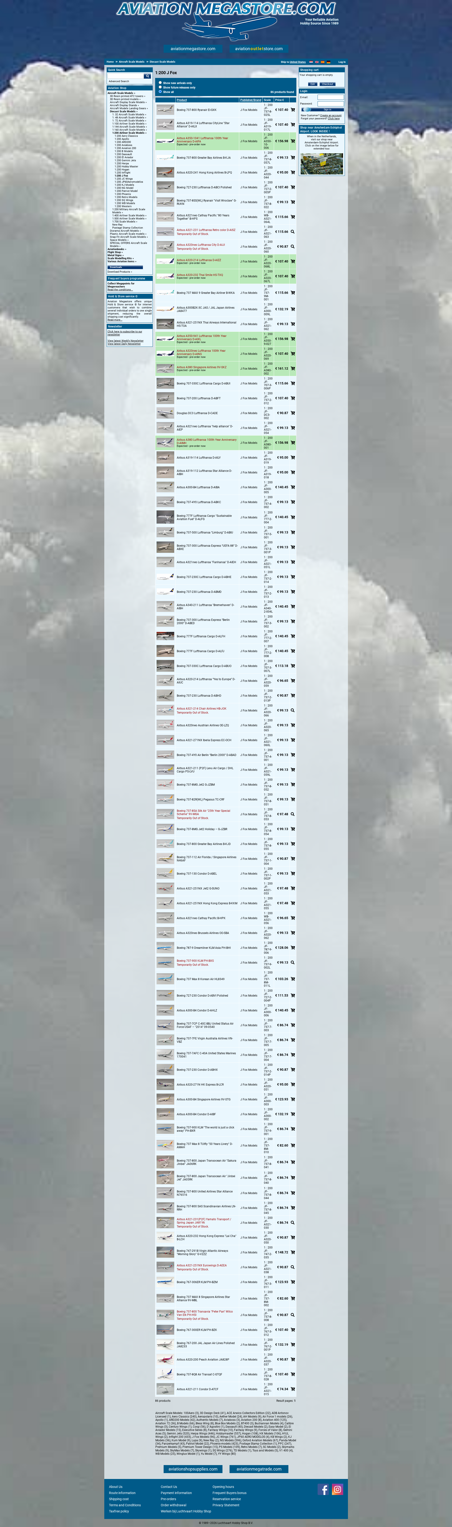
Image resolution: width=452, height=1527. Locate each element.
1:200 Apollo (122, 139)
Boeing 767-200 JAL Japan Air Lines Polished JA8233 (206, 1344)
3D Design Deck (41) (213, 1413)
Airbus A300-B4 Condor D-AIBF (196, 1114)
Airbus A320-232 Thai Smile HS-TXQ (200, 275)
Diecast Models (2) (255, 1426)
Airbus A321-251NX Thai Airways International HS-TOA (206, 324)
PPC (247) (284, 1443)
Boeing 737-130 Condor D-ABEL (197, 873)
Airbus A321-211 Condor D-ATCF (197, 1389)
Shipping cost (119, 1499)
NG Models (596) (230, 1440)
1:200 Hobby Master (126, 166)
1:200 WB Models (125, 203)
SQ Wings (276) (222, 1450)
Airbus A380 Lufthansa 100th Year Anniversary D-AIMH (207, 441)
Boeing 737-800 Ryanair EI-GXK (197, 110)
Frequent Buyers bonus (229, 1493)
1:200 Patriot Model (126, 191)
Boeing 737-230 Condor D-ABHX (197, 1069)
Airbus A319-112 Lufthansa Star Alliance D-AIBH (204, 472)
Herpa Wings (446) (203, 1433)
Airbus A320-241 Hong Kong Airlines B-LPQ (204, 172)
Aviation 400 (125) (275, 1420)
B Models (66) (185, 1423)
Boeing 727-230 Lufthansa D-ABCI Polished (204, 187)
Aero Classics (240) (184, 1416)
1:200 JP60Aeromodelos (129, 181)
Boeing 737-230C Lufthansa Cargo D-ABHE (204, 577)
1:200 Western (123, 206)
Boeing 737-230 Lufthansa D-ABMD (199, 592)
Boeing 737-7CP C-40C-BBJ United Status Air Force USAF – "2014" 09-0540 (205, 1025)
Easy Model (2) (278, 1426)
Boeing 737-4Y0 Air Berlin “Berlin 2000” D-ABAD (206, 755)
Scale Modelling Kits (120, 258)
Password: (306, 103)
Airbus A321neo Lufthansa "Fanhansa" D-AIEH (206, 562)
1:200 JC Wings (124, 178)
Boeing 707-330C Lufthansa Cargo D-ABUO (204, 666)
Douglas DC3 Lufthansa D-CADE (197, 413)
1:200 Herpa (122, 163)
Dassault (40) (234, 1426)
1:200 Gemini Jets (125, 160)
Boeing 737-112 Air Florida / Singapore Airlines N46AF (206, 859)
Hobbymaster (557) (228, 1433)
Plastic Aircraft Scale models (127, 233)
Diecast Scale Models (123, 111)
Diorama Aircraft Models (124, 230)
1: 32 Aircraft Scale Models (128, 114)
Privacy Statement (226, 1505)
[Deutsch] (328, 62)
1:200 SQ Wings (124, 200)
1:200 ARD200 (123, 142)
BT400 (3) (247, 1423)
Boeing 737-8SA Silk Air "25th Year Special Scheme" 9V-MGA (203, 812)
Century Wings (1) (180, 1426)
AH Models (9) (252, 1416)
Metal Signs (115, 255)
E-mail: (304, 97)
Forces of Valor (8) (270, 1430)
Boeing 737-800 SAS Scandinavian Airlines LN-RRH (206, 1208)
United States (298, 62)
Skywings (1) (203, 1450)
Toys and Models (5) (265, 1450)
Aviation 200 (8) (251, 1420)
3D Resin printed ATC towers (126, 96)
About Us (115, 1487)
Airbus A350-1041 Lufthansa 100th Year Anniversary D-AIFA (202, 140)
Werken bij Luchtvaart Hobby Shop (186, 1511)
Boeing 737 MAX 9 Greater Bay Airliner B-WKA (206, 293)
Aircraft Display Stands (123, 105)
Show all (168, 92)
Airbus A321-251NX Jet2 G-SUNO (198, 888)
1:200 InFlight (122, 172)
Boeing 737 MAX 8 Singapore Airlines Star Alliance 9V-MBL (203, 1298)
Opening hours (223, 1487)
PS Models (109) (229, 1447)
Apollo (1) (161, 1420)
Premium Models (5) (168, 1447)
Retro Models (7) (251, 1447)
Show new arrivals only (177, 83)
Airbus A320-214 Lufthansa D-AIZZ (199, 260)
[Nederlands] (311, 62)
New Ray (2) (211, 1440)
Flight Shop (114, 252)
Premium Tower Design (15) (200, 1447)
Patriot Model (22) (197, 1443)
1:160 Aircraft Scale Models (128, 129)
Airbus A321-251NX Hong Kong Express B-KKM (207, 903)
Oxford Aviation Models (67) (260, 1440)
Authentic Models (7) (209, 1420)
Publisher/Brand (250, 100)
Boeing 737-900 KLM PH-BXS (195, 960)
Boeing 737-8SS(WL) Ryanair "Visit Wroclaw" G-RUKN (206, 202)
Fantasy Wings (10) (220, 1430)
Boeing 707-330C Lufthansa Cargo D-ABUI (203, 383)
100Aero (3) (191, 1413)
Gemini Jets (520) (178, 1433)
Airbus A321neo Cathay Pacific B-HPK (201, 918)
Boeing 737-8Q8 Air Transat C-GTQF (199, 1374)
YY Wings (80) (227, 1453)
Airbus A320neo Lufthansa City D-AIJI (201, 244)
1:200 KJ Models (124, 184)
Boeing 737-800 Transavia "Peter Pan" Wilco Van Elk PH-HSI (205, 1313)
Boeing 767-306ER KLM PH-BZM (197, 1282)
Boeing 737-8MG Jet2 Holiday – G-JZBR (202, 829)
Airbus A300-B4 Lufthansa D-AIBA (198, 487)
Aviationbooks (116, 249)
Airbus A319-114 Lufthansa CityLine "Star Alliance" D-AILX (203, 124)
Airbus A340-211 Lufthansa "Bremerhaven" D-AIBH (205, 606)
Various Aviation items (121, 261)
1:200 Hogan (122, 169)
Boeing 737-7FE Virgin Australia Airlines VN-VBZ (205, 1040)
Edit (313, 84)
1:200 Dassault (123, 154)
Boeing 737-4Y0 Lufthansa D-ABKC (199, 502)
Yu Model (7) (209, 1453)
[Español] (322, 62)
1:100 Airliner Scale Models (128, 123)
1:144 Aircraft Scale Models (128, 126)
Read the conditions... (120, 289)
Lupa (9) (197, 1440)
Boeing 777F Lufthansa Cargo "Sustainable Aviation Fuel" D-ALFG (204, 517)
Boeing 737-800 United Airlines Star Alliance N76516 (205, 1193)
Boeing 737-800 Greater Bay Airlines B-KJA (204, 157)
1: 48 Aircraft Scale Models (128, 117)
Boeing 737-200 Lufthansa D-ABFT (199, 398)
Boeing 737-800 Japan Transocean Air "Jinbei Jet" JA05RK (206, 1178)
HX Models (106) (270, 1433)
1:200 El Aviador (124, 157)
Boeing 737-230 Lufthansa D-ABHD (199, 695)
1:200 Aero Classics (126, 135)
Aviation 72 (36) (165, 1423)
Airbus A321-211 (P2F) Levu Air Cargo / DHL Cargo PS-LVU (205, 770)
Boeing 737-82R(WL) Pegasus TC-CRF (201, 799)
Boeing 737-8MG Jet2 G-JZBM (196, 784)
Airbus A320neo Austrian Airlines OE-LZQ (203, 725)
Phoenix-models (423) (224, 1443)
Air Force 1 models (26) (277, 1416)
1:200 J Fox (121, 175)
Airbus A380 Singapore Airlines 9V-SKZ (201, 367)
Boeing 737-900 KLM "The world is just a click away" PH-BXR (205, 1129)
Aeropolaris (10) (208, 1416)
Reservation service (227, 1499)
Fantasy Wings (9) (245, 1430)
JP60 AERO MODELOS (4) (253, 1436)
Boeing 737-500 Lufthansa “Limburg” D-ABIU (205, 532)
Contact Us (169, 1487)
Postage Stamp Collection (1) (258, 1443)
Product (182, 100)
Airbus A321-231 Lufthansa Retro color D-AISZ (206, 230)
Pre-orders (168, 1499)
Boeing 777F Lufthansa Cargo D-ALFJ (200, 651)
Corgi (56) (199, 1426)
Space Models (118, 240)
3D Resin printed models (124, 99)
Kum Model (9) (181, 1440)
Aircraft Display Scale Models (127, 102)
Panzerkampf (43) (173, 1443)
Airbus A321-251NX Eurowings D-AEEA (202, 1265)
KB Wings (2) (278, 1436)
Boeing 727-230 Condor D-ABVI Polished (202, 995)
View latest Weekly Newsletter (126, 340)
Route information (122, 1493)
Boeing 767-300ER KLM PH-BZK (197, 1330)
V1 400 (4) (286, 1450)
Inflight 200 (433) (180, 1436)
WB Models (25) (165, 1453)
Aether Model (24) (230, 1416)
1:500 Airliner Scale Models (128, 218)
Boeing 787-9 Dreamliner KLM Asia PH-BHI (204, 947)
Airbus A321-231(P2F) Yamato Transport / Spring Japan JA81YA (204, 1221)
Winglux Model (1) (188, 1453)
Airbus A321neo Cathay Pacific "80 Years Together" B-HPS (203, 217)
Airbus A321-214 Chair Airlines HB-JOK (201, 708)
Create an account (331, 115)
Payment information (176, 1493)
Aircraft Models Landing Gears (128, 108)
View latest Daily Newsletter (124, 343)
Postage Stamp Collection (127, 227)
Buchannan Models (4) (269, 1423)
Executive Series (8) (194, 1430)
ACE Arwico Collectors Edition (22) (248, 1413)
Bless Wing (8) (205, 1423)
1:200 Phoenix (123, 194)
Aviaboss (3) (232, 1420)
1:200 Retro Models (126, 197)
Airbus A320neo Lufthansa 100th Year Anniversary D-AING (201, 352)
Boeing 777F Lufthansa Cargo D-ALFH (201, 636)
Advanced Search (119, 81)
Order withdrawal (173, 1505)
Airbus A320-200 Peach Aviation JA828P (203, 1359)
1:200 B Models (124, 151)
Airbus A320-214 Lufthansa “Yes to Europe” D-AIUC (206, 681)
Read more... (115, 319)
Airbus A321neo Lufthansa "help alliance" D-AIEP (205, 428)
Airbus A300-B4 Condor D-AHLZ (197, 1010)
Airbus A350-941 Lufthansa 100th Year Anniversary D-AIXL (201, 337)
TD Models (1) (242, 1450)
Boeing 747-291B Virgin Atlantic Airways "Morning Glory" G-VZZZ (202, 1252)
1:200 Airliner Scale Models (128, 132)
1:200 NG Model (124, 188)
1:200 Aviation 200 (125, 148)
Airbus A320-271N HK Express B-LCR (200, 1084)
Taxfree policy (119, 1511)
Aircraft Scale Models (120, 93)
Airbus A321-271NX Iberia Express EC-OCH (204, 740)
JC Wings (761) (226, 1436)
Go (147, 76)
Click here (334, 118)
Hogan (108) (250, 1433)
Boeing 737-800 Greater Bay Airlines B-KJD (204, 844)
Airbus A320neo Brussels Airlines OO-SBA (203, 933)
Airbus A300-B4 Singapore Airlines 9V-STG (203, 1099)
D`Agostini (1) (215, 1426)
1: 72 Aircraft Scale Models (128, 120)
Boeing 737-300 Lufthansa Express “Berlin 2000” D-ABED (203, 621)
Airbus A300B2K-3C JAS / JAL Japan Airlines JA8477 (205, 309)
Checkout (327, 84)
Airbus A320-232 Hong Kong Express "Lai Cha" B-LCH (206, 1237)
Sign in (327, 109)
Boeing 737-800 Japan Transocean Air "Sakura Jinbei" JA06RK (206, 1162)
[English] (317, 62)
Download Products (119, 271)
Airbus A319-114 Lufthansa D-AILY (199, 457)
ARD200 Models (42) (182, 1420)
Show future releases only (178, 87)
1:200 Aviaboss (123, 145)
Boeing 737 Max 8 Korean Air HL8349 (201, 979)
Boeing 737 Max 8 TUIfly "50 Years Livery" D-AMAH (205, 1145)
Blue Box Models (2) (227, 1423)
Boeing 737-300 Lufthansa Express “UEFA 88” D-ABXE (207, 547)
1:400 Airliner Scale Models (128, 215)
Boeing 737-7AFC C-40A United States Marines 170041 (206, 1055)
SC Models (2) (272, 1447)
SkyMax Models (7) (182, 1450)
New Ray (117, 224)
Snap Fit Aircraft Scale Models (128, 236)
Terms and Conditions (125, 1505)
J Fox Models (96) (203, 1436)
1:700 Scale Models (123, 221)
